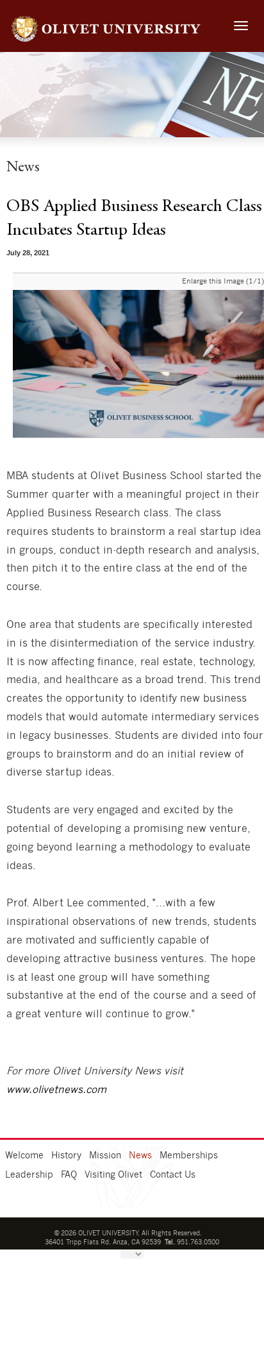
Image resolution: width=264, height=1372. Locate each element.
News (140, 1155)
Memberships (189, 1155)
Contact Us (172, 1175)
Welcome (24, 1155)
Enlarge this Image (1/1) (223, 281)
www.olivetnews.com (56, 1090)
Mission (105, 1155)
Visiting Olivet (113, 1175)
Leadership (29, 1175)
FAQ (69, 1175)
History (66, 1155)
